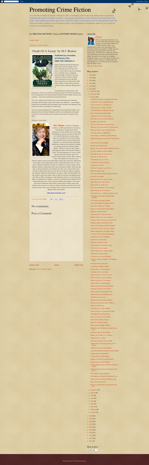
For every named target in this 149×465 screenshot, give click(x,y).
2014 (91, 432)
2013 (91, 435)
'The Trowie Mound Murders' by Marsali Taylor (103, 173)
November (94, 94)
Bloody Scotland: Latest (97, 171)
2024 (91, 80)
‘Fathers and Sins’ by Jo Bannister (100, 280)
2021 (91, 89)
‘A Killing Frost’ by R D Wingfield (99, 237)
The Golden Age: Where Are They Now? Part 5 (104, 376)
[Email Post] (51, 199)
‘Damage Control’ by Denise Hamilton (101, 300)
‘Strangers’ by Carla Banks (98, 121)
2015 (91, 430)
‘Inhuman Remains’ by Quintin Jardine (101, 251)
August (93, 392)
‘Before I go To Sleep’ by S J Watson (101, 335)
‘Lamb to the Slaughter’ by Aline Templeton (103, 225)
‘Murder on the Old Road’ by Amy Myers (102, 209)
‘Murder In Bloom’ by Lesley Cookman (101, 217)
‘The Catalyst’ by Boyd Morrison (99, 373)
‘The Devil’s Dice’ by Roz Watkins (100, 332)
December (94, 91)
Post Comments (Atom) (44, 269)
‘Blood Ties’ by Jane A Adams (99, 322)
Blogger (83, 461)
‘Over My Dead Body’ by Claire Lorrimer (102, 203)
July (92, 395)
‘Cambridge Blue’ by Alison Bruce (100, 314)
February (93, 409)
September (94, 390)
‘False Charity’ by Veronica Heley (100, 283)
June (92, 398)
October (93, 97)
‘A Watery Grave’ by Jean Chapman (100, 348)
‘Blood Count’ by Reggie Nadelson (100, 325)
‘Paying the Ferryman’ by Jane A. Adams (102, 228)
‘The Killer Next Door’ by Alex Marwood (101, 119)
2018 (91, 421)
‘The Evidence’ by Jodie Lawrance (100, 200)
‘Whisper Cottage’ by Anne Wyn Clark (101, 223)
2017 (91, 424)
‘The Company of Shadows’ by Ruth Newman (103, 135)
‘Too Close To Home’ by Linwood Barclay (102, 234)
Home (56, 265)
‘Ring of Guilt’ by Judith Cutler (99, 185)
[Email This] (55, 199)
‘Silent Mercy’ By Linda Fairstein (99, 182)
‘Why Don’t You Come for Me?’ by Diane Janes (104, 127)
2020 (91, 416)
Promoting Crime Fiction (60, 9)
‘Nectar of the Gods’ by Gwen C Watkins (102, 303)
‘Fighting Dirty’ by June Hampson (100, 269)
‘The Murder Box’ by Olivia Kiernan (100, 214)
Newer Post (34, 265)
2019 (91, 418)
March (93, 406)
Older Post (78, 265)
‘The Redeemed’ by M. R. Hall (99, 159)
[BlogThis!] (57, 199)
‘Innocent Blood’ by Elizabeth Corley (101, 245)
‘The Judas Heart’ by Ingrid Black (100, 133)
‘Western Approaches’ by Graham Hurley (102, 231)
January (93, 412)
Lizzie (100, 37)
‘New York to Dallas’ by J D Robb (100, 206)
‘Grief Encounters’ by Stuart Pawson (101, 275)
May (92, 401)
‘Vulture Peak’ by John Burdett (99, 143)
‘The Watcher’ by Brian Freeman (99, 162)
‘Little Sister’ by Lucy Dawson (99, 248)
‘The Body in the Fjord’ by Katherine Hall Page (104, 99)
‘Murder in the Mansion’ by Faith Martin (101, 286)
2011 (91, 441)
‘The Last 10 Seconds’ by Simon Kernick (102, 124)
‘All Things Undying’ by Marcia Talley (101, 341)
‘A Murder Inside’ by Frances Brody (100, 116)
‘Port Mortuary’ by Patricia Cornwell (100, 107)
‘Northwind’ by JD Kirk (96, 165)
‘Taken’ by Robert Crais (97, 305)
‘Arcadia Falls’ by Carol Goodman (100, 362)
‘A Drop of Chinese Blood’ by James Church (103, 220)
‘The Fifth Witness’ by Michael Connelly (102, 110)
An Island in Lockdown (97, 176)
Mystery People (34, 40)
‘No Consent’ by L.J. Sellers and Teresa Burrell (104, 193)
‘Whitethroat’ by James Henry (99, 253)
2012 (91, 438)
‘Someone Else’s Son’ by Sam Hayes (101, 179)
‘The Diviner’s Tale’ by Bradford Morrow (101, 102)
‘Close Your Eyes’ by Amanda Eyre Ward (102, 311)
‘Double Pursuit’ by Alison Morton (100, 190)
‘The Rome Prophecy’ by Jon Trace (100, 168)
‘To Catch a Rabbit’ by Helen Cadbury (101, 151)
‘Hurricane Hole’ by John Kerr (99, 263)
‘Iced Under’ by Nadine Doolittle (99, 266)
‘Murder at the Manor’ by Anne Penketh (101, 359)
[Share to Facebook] (60, 199)
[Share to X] (58, 199)
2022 (91, 86)
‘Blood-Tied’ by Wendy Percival (99, 319)
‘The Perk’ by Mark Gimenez (98, 157)
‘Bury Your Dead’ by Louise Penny (100, 317)
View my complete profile (94, 66)
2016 (91, 427)
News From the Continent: (98, 382)
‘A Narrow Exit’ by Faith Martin (99, 353)
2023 (91, 83)
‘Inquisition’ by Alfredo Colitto (98, 242)
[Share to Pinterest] (62, 199)
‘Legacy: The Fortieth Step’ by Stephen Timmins (104, 148)
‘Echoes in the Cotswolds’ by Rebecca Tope (103, 379)
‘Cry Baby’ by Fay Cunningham (99, 272)
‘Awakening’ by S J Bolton (98, 338)
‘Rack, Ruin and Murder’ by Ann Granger (102, 187)
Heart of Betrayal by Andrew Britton (100, 113)
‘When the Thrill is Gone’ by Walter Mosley (102, 130)
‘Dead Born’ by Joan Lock (98, 297)
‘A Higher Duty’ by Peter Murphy (99, 356)
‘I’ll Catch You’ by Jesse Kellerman (100, 256)
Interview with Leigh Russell (98, 145)
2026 (91, 75)
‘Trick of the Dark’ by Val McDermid (100, 105)
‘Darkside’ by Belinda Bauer (98, 211)
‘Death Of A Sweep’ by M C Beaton (100, 289)
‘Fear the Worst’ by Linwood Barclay (101, 277)
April (92, 404)
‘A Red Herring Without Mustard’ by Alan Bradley (104, 351)
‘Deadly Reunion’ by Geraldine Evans (101, 294)
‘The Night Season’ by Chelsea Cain (101, 154)
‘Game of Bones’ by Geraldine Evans (101, 291)
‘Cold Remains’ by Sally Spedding (100, 308)
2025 (91, 77)
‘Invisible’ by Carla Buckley (98, 239)
